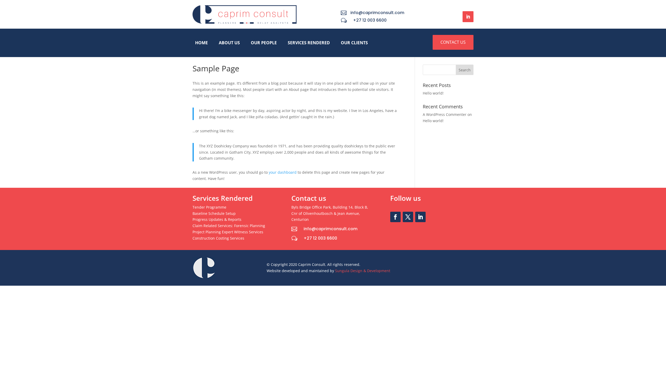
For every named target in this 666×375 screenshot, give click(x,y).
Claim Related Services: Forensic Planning (229, 225)
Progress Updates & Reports (217, 219)
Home (201, 43)
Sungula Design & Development (362, 270)
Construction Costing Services (218, 238)
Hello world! (433, 93)
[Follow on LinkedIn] (468, 16)
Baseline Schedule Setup (214, 213)
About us (229, 43)
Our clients (354, 43)
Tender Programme (209, 207)
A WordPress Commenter (444, 114)
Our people (264, 43)
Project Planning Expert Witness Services (228, 231)
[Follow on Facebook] (395, 217)
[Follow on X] (408, 217)
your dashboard (283, 172)
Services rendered (309, 43)
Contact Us (453, 42)
